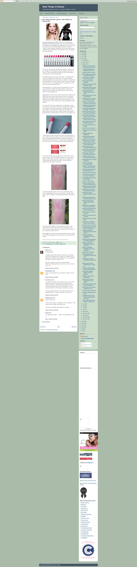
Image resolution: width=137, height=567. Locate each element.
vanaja (47, 312)
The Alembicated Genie (86, 528)
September (85, 313)
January (85, 60)
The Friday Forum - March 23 (89, 225)
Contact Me (81, 13)
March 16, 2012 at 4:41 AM (51, 277)
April (84, 304)
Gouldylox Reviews (85, 522)
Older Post (74, 326)
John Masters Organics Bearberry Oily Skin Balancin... (87, 273)
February (85, 62)
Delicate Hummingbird (86, 514)
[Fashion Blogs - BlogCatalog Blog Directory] (88, 484)
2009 (83, 53)
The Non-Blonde (84, 531)
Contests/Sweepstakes (62, 13)
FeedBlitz (92, 22)
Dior (43, 96)
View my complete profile (87, 338)
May (84, 305)
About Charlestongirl (49, 13)
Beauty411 (83, 504)
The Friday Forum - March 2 (88, 72)
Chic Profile (83, 506)
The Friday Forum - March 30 (89, 290)
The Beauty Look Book (86, 529)
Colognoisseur (84, 508)
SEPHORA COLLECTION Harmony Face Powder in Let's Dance (88, 297)
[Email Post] (60, 242)
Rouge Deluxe (84, 526)
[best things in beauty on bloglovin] (87, 463)
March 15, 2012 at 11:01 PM (51, 268)
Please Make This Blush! (88, 252)
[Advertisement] (86, 393)
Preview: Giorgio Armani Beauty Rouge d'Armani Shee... (88, 202)
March (84, 64)
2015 (83, 325)
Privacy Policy (73, 13)
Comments (84, 345)
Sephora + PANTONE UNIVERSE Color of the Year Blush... (88, 249)
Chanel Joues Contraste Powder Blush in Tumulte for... (88, 265)
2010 (83, 54)
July (84, 309)
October (85, 315)
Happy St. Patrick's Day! (88, 180)
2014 (83, 323)
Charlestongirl (49, 243)
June (84, 307)
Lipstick (57, 243)
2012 (83, 58)
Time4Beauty (84, 537)
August (84, 311)
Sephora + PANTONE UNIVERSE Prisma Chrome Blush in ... (89, 231)
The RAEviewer (84, 533)
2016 (83, 327)
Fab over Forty (84, 520)
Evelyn (47, 250)
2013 (83, 321)
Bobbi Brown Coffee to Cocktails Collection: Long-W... (89, 194)
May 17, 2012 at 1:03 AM (51, 319)
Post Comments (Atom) (52, 329)
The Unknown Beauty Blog (87, 535)
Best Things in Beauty (53, 7)
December (85, 319)
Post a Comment (46, 321)
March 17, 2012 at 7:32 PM (51, 310)
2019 (83, 330)
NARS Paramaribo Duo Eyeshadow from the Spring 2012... (89, 255)
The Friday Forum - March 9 (88, 128)
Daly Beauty (84, 512)
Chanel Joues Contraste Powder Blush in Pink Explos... (87, 281)
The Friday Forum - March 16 (89, 172)
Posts (83, 343)
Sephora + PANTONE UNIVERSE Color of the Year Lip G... (88, 236)
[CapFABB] (88, 558)
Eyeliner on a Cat (85, 518)
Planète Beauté (84, 524)
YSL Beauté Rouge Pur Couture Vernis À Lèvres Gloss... (88, 92)
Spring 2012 (62, 243)
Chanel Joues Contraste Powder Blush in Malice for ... (89, 260)
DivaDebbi (83, 516)
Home (41, 13)
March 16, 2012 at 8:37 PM (51, 295)
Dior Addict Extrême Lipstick (49, 42)
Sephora (44, 94)
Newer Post (43, 326)
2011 (83, 56)
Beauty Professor (85, 502)
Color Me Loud (84, 510)
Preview (81, 22)
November (85, 317)
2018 (83, 328)
